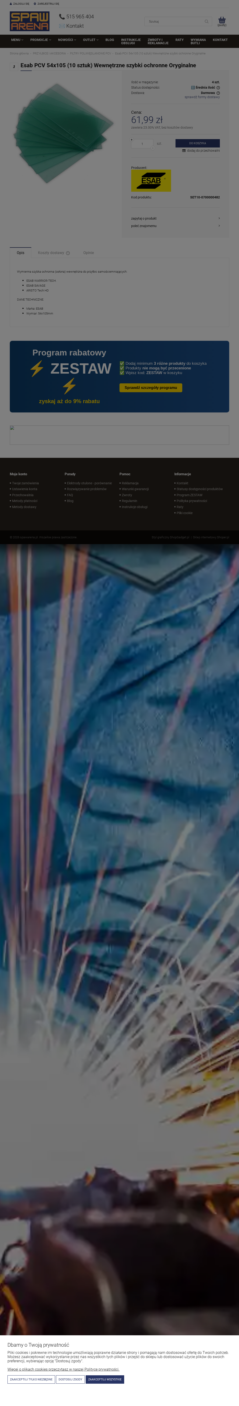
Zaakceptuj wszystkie (105, 1379)
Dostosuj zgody (70, 1379)
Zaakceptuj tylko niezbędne (31, 1379)
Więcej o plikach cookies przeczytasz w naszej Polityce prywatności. (63, 1369)
